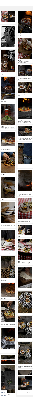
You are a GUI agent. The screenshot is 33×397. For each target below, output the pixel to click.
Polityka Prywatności (3, 395)
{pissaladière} (3, 174)
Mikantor (4, 3)
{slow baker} (2, 224)
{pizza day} (2, 47)
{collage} (19, 236)
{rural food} (2, 199)
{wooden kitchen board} (21, 220)
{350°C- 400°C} (20, 33)
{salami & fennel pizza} (4, 298)
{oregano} (2, 126)
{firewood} (2, 278)
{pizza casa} (19, 93)
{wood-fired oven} (20, 191)
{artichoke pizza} (20, 338)
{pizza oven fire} (20, 120)
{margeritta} (19, 60)
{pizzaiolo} (2, 72)
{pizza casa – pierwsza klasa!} (21, 76)
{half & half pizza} (3, 323)
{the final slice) (3, 251)
